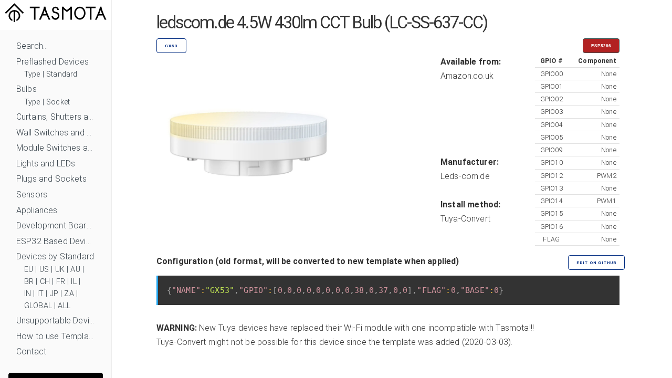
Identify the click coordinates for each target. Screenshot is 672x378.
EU (28, 269)
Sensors (31, 195)
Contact (31, 351)
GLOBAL (38, 305)
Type (32, 74)
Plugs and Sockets (51, 179)
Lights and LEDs (45, 164)
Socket (58, 102)
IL (73, 281)
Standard (61, 74)
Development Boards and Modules (55, 225)
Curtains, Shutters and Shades (55, 117)
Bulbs (26, 89)
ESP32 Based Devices (55, 241)
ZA (69, 293)
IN (27, 293)
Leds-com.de (465, 176)
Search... (32, 46)
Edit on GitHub (596, 262)
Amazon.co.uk (467, 76)
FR (60, 281)
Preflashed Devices (52, 62)
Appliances (37, 210)
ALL (64, 305)
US (44, 269)
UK (60, 269)
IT (40, 293)
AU (75, 269)
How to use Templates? (55, 336)
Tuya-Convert (465, 219)
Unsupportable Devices (55, 321)
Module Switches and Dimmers (55, 148)
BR (29, 281)
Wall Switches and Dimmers (55, 133)
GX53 (171, 46)
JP (54, 293)
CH (45, 281)
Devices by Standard (55, 256)
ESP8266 (601, 46)
